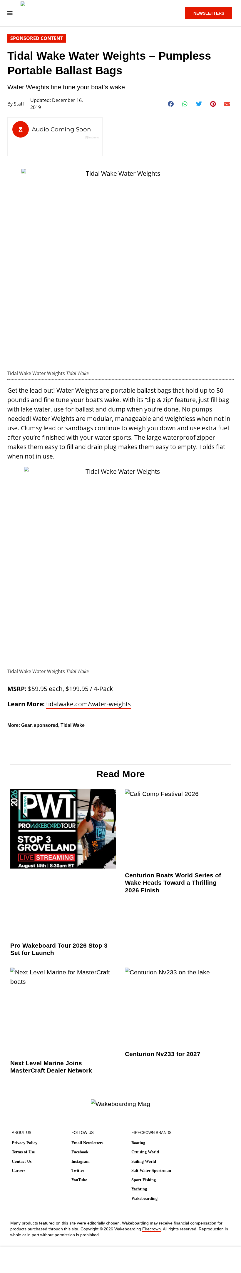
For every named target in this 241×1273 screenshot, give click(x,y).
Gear (26, 725)
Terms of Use (23, 1152)
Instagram (80, 1161)
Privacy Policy (24, 1143)
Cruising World (145, 1152)
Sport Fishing (143, 1180)
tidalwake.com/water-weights (88, 704)
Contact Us (21, 1161)
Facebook (79, 1152)
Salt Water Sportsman (151, 1170)
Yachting (139, 1189)
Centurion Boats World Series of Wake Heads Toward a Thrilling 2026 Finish (173, 882)
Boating (138, 1143)
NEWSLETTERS (208, 13)
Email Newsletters (87, 1143)
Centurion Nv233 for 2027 (162, 1053)
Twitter (77, 1170)
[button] (171, 104)
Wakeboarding (144, 1198)
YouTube (79, 1180)
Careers (18, 1170)
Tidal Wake (73, 725)
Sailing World (143, 1161)
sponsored (46, 725)
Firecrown (151, 1229)
